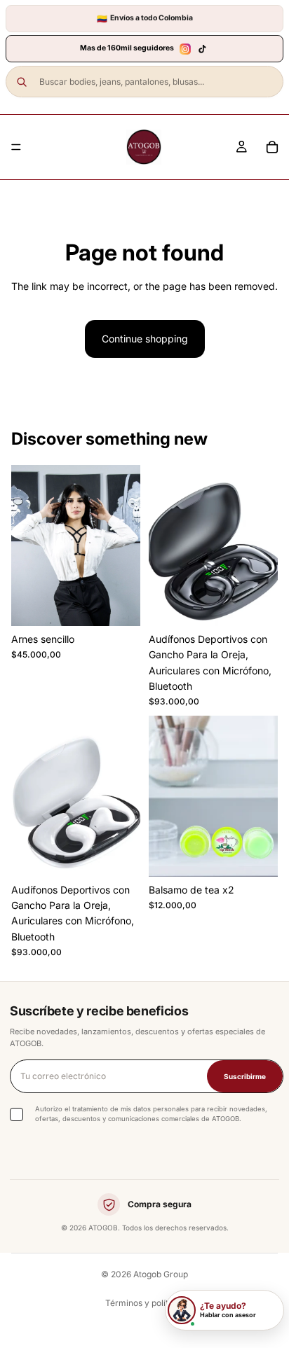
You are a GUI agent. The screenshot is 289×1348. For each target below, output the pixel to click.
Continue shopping (145, 339)
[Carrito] (272, 147)
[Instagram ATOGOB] (185, 49)
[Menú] (16, 147)
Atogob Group (160, 1274)
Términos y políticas (144, 1303)
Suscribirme (245, 1076)
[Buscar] (21, 82)
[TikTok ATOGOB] (202, 49)
